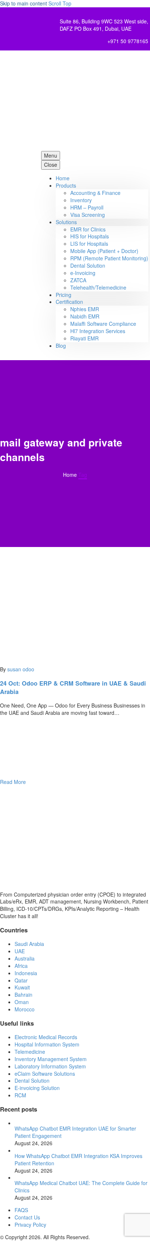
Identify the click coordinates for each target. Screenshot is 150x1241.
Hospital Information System (48, 1044)
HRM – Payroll (86, 207)
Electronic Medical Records (46, 1037)
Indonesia (26, 973)
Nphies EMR (84, 309)
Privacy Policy (30, 1224)
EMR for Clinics (88, 229)
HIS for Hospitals (89, 236)
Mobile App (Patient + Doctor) (104, 250)
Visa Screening (87, 214)
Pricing (63, 294)
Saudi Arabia (29, 943)
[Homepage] (73, 100)
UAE (20, 951)
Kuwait (22, 987)
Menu (50, 155)
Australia (25, 958)
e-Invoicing (82, 272)
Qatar (21, 980)
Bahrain (23, 994)
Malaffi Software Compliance (103, 323)
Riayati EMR (84, 338)
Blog (61, 345)
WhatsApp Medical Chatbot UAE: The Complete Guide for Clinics (81, 1186)
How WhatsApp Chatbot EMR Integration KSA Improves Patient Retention (78, 1159)
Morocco (25, 1009)
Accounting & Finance (95, 192)
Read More (13, 781)
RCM (20, 1095)
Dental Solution (87, 265)
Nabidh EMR (84, 316)
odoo (28, 669)
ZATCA (78, 280)
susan (14, 669)
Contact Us (27, 1217)
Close (50, 164)
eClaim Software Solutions (45, 1073)
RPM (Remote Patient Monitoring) (109, 258)
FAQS (21, 1210)
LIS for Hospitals (89, 243)
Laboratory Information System (50, 1066)
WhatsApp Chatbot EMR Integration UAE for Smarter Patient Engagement (75, 1132)
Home (63, 178)
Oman (22, 1002)
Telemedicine (30, 1051)
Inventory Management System (51, 1059)
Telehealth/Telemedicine (98, 287)
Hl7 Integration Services (97, 331)
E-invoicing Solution (37, 1087)
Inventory (81, 200)
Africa (21, 965)
